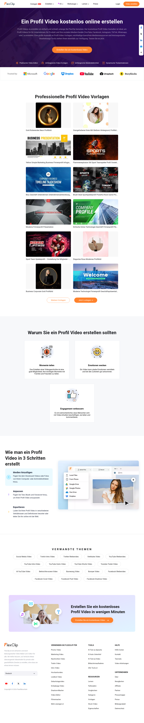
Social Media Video (24, 557)
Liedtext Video (56, 677)
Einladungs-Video (57, 686)
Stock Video (92, 704)
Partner (117, 690)
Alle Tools (92, 668)
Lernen (84, 4)
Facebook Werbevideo (117, 571)
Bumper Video (93, 571)
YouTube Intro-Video (32, 564)
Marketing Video (57, 654)
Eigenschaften (93, 708)
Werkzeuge (71, 4)
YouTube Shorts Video (83, 564)
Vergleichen (92, 690)
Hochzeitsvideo (57, 672)
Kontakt (118, 654)
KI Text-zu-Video (94, 659)
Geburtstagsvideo (57, 681)
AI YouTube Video (23, 571)
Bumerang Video (72, 571)
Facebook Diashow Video (97, 579)
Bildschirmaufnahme (96, 663)
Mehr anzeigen (56, 704)
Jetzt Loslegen (85, 300)
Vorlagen (33, 4)
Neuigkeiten (119, 681)
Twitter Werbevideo (71, 557)
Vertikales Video (93, 557)
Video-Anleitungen (122, 663)
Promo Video (56, 650)
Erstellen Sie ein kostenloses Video (72, 50)
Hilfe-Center (119, 650)
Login (118, 4)
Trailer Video (56, 663)
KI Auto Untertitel (94, 654)
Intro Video (55, 668)
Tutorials (118, 659)
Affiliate (118, 686)
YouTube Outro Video (57, 564)
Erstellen (48, 4)
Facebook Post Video (69, 579)
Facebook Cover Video (44, 579)
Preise (95, 4)
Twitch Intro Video (47, 557)
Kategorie (91, 695)
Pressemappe (120, 695)
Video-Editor (55, 695)
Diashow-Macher (57, 690)
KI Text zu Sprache (95, 650)
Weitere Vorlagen (58, 300)
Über (116, 677)
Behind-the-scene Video (48, 571)
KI (61, 4)
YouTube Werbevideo (117, 557)
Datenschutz (119, 708)
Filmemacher (56, 699)
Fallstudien (92, 686)
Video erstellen (131, 4)
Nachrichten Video (58, 659)
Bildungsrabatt (120, 704)
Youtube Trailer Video (109, 564)
